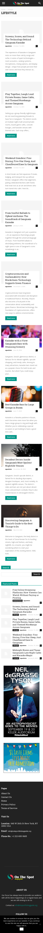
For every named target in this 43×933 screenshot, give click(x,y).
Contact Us (6, 797)
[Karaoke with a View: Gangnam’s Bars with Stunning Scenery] (21, 336)
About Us (5, 793)
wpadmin (8, 46)
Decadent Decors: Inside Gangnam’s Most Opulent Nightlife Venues (18, 462)
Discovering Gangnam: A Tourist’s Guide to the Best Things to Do (18, 523)
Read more (11, 75)
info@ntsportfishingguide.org (26, 905)
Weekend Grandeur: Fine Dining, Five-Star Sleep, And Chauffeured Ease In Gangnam (21, 161)
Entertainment (17, 600)
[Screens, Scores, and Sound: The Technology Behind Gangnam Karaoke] (21, 32)
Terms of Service (9, 808)
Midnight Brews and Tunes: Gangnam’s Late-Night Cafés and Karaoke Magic (27, 653)
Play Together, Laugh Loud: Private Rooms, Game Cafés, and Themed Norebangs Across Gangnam (26, 623)
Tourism (15, 658)
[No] (40, 924)
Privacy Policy (8, 804)
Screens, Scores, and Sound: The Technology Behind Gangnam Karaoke (19, 39)
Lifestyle (15, 615)
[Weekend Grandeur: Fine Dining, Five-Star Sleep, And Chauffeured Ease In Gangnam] (21, 154)
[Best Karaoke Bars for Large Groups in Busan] (21, 397)
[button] (39, 3)
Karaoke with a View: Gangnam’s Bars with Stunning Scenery (16, 343)
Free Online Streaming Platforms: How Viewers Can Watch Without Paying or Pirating (27, 593)
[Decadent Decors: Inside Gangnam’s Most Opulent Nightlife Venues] (21, 455)
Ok (22, 929)
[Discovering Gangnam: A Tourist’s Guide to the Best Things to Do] (21, 516)
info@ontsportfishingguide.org (19, 831)
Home (3, 9)
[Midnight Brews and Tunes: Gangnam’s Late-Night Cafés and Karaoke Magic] (6, 653)
